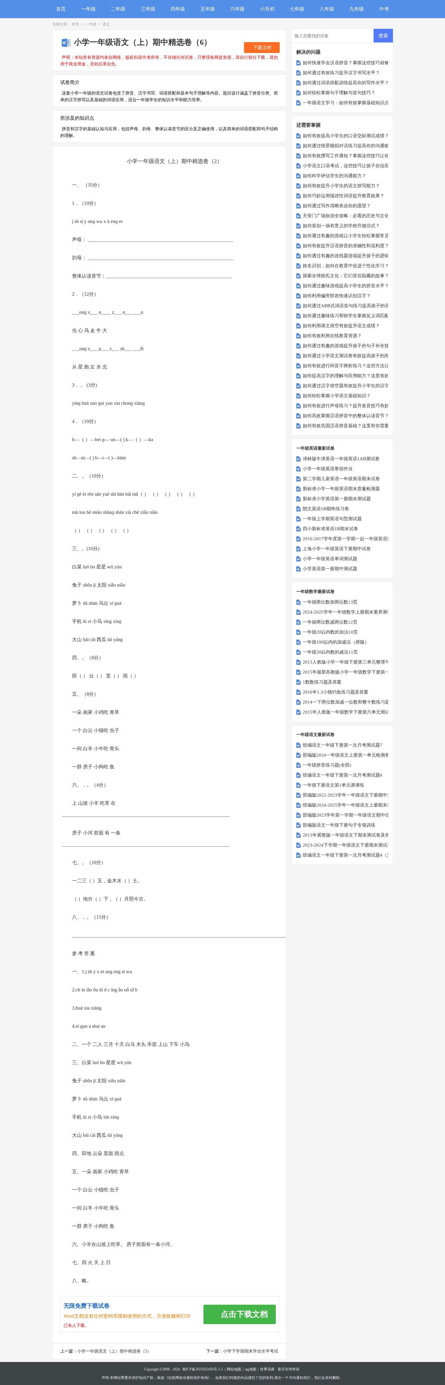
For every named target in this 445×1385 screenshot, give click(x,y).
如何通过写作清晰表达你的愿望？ (337, 205)
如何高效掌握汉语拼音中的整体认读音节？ (346, 415)
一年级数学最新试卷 (315, 591)
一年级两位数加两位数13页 (330, 602)
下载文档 (262, 47)
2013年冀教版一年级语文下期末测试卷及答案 (348, 835)
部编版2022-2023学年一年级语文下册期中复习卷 (352, 795)
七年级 (297, 9)
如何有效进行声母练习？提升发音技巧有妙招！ (350, 405)
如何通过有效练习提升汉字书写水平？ (341, 72)
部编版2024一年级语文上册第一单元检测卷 (346, 755)
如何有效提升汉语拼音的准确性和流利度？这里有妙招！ (359, 245)
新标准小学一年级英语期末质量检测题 (341, 488)
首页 (61, 9)
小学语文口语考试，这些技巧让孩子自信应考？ (350, 165)
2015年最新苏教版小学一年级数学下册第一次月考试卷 (357, 672)
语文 (106, 24)
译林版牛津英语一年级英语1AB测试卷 (341, 458)
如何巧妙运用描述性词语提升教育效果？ (343, 195)
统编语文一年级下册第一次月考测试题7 (342, 745)
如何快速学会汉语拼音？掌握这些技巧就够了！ (350, 62)
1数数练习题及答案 (322, 682)
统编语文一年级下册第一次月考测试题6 (342, 775)
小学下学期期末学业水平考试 (250, 1351)
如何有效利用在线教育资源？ (332, 335)
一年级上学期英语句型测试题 (332, 518)
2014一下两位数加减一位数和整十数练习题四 (348, 702)
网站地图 (234, 1369)
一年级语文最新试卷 (315, 734)
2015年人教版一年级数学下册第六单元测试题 (348, 712)
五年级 (207, 9)
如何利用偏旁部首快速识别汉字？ (337, 295)
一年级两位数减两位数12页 (330, 622)
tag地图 (250, 1369)
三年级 (148, 9)
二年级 (118, 9)
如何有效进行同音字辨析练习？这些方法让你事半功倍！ (359, 365)
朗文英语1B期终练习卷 (326, 508)
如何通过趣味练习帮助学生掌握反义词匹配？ (348, 315)
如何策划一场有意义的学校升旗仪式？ (341, 225)
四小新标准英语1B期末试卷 (330, 528)
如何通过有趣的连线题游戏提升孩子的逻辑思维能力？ (357, 255)
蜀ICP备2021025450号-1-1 (202, 1369)
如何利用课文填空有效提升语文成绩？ (341, 325)
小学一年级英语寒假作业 (328, 468)
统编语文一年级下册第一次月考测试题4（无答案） (354, 855)
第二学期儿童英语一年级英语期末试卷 (341, 478)
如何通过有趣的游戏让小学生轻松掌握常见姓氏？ (353, 235)
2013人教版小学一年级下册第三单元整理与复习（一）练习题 (364, 662)
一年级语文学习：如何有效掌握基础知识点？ (348, 102)
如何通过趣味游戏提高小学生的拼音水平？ (346, 285)
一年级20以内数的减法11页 (330, 652)
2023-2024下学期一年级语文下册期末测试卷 (347, 845)
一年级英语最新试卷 (315, 448)
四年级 (177, 9)
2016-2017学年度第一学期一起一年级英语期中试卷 (354, 538)
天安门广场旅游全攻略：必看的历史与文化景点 (350, 215)
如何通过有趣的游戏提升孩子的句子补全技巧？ (350, 345)
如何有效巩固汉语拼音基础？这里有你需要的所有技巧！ (359, 425)
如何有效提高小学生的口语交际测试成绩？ (346, 135)
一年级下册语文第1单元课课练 (333, 785)
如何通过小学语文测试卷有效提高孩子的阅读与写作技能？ (362, 355)
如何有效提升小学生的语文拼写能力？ (341, 185)
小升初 (267, 9)
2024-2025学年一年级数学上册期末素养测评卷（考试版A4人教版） (370, 612)
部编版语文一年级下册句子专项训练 (339, 825)
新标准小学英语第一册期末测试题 (337, 498)
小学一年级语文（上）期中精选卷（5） (114, 1351)
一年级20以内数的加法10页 (330, 632)
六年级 (237, 9)
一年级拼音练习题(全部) (327, 765)
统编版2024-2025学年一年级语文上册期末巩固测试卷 (356, 805)
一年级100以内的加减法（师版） (336, 642)
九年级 (356, 9)
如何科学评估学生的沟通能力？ (334, 175)
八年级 (327, 9)
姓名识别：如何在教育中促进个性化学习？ (346, 265)
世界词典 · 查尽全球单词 (279, 1369)
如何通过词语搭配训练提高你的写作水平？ (346, 82)
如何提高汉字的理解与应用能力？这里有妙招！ (350, 375)
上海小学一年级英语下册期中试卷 (337, 548)
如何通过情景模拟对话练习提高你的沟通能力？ (350, 145)
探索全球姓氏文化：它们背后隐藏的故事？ (346, 275)
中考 (384, 9)
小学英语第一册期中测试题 (330, 568)
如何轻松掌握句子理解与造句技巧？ (339, 92)
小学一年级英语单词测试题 (330, 558)
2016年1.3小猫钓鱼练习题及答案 (335, 692)
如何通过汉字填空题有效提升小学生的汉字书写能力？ (357, 385)
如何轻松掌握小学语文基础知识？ (337, 395)
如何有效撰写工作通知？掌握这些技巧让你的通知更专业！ (362, 155)
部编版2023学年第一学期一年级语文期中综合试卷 (353, 815)
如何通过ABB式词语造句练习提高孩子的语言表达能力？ (360, 305)
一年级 (88, 9)
